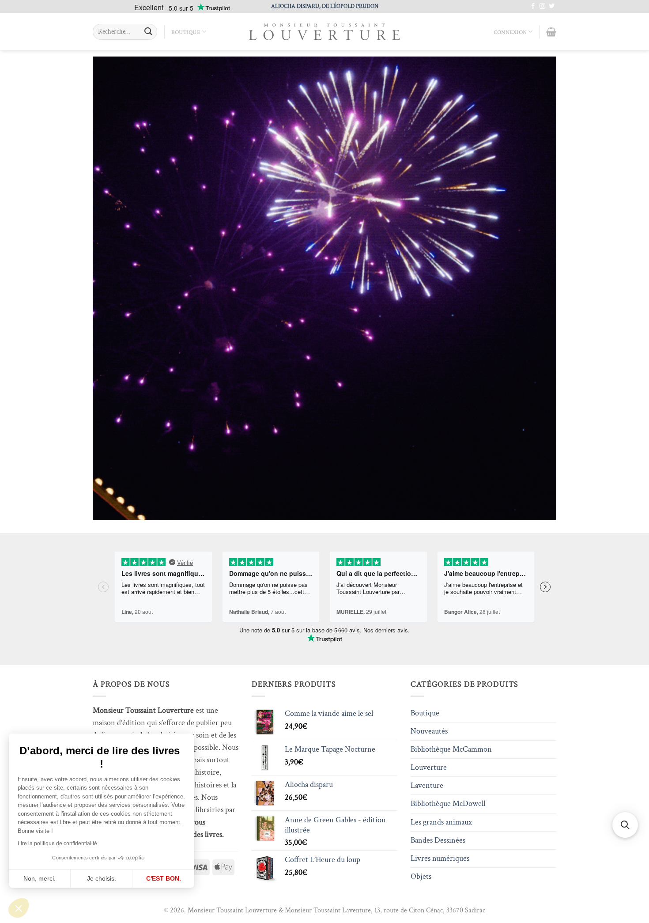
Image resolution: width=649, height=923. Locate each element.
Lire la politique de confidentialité (57, 843)
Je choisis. (101, 878)
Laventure (427, 785)
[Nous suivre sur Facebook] (533, 6)
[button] (18, 908)
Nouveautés (429, 731)
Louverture (429, 767)
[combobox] (125, 32)
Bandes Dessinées (438, 840)
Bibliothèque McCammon (451, 749)
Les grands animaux (441, 822)
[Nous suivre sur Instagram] (542, 6)
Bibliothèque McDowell (448, 803)
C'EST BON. (163, 878)
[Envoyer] (148, 32)
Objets (421, 876)
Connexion (510, 31)
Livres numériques (440, 858)
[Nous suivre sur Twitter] (552, 6)
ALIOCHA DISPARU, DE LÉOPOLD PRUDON (324, 6)
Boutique (185, 31)
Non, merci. (39, 878)
